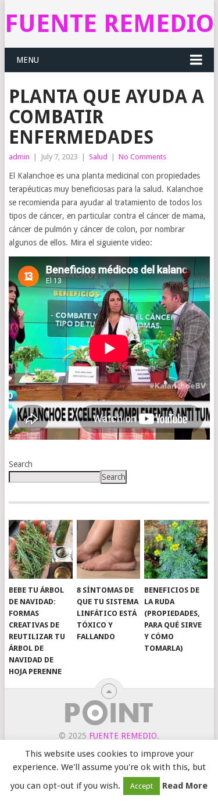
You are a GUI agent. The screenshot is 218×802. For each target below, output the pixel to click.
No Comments (142, 156)
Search (21, 464)
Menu (27, 60)
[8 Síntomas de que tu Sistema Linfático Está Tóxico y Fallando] (108, 549)
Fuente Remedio (109, 23)
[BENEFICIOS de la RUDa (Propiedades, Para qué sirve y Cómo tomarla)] (176, 549)
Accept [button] (141, 786)
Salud (98, 156)
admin (19, 156)
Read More (185, 785)
